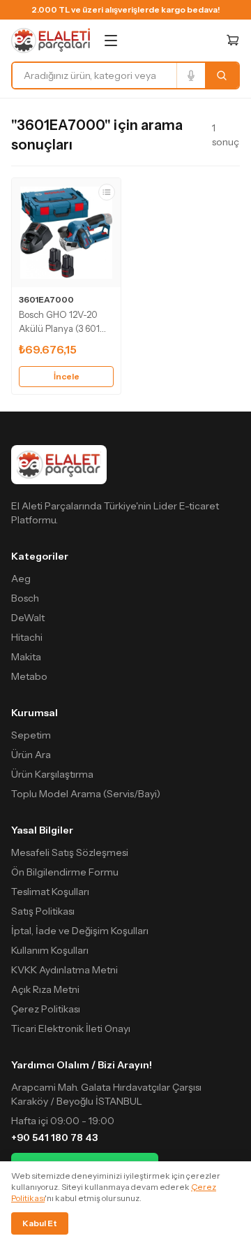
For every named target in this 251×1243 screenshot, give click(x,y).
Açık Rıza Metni (45, 989)
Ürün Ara (31, 754)
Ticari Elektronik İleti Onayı (70, 1028)
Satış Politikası (43, 911)
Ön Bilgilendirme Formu (65, 872)
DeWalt (28, 617)
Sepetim (31, 735)
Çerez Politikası (45, 1009)
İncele (66, 376)
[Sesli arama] (190, 75)
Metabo (29, 676)
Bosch (25, 598)
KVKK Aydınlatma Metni (64, 970)
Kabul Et (39, 1223)
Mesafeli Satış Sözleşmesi (69, 852)
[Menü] (110, 40)
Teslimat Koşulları (50, 891)
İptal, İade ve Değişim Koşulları (80, 930)
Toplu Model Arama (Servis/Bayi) (85, 793)
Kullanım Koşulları (50, 950)
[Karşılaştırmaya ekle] (106, 192)
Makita (26, 656)
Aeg (21, 578)
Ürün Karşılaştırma (52, 774)
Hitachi (27, 637)
